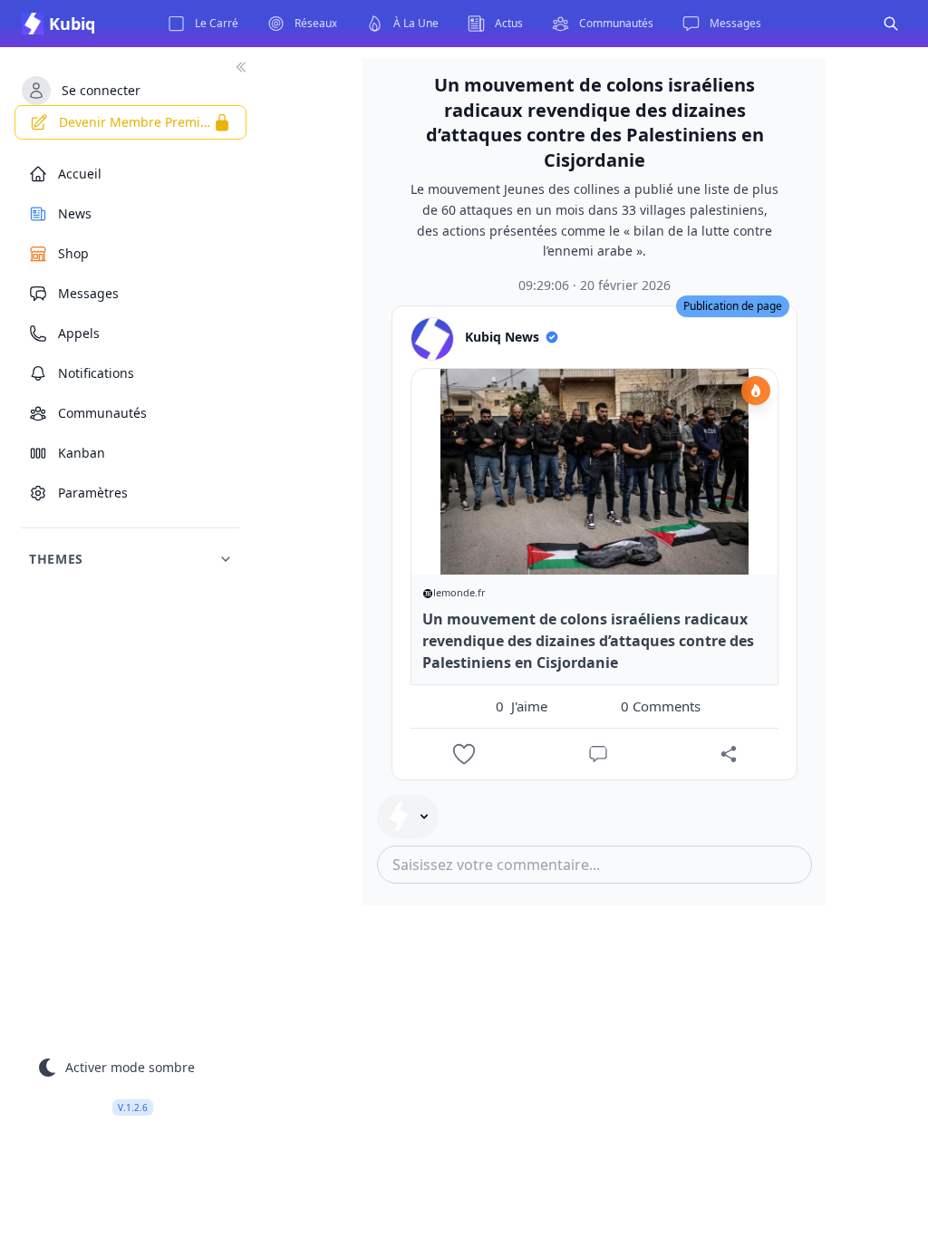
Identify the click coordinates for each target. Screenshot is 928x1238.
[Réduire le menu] (241, 67)
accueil (80, 173)
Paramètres (93, 492)
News (75, 213)
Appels (79, 333)
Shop (73, 253)
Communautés (102, 412)
